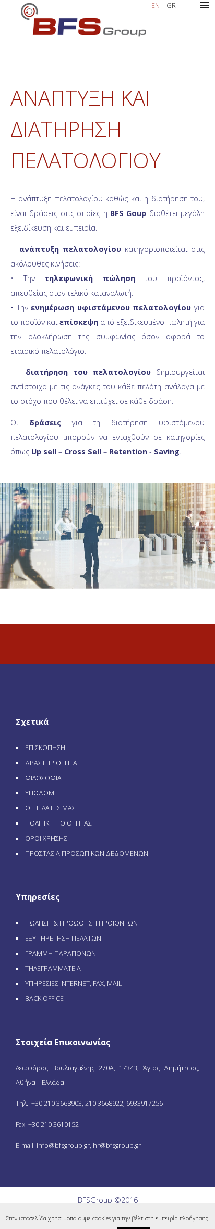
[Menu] (204, 5)
